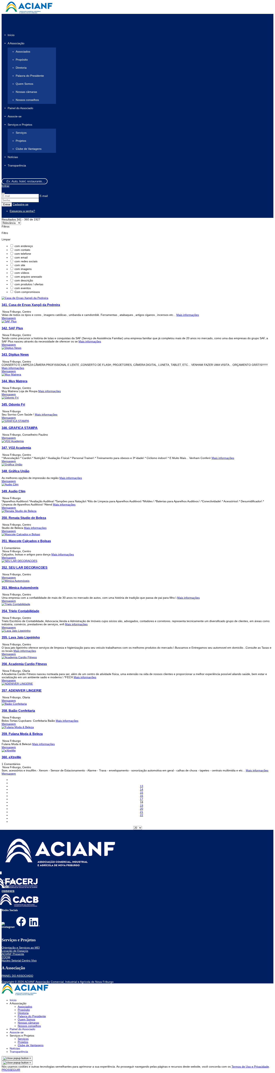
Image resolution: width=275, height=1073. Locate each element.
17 (141, 799)
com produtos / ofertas (28, 284)
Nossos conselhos (27, 99)
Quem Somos (24, 83)
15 (141, 792)
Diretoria (21, 67)
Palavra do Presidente (30, 75)
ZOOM (6, 957)
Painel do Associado (20, 108)
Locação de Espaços (15, 950)
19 (141, 805)
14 (141, 789)
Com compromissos (27, 292)
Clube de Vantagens (28, 148)
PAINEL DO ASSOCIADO (17, 975)
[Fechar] (3, 193)
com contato (22, 249)
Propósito (22, 59)
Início (11, 35)
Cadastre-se (20, 204)
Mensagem (9, 318)
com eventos (22, 288)
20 (141, 808)
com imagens (23, 269)
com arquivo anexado (28, 276)
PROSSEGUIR (11, 1069)
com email (21, 257)
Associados (23, 51)
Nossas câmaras (26, 91)
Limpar (6, 239)
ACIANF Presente (13, 954)
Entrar (5, 185)
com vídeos (21, 272)
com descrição (23, 280)
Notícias (13, 157)
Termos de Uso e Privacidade (250, 1066)
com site (19, 265)
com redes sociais (25, 261)
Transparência (17, 165)
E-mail (44, 195)
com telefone (22, 253)
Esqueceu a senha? (22, 211)
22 (141, 815)
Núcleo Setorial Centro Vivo (19, 960)
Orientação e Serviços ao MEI (21, 947)
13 (141, 786)
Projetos (21, 140)
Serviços (21, 132)
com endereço (23, 246)
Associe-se (15, 116)
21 (141, 812)
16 (141, 795)
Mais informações (187, 314)
